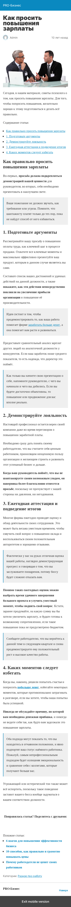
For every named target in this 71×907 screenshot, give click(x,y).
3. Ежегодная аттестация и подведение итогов (36, 147)
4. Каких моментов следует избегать (29, 152)
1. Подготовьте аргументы (23, 136)
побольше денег (28, 687)
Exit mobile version (35, 901)
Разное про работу (30, 876)
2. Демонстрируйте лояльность (26, 141)
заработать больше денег (44, 325)
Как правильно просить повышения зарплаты (35, 131)
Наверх (63, 890)
